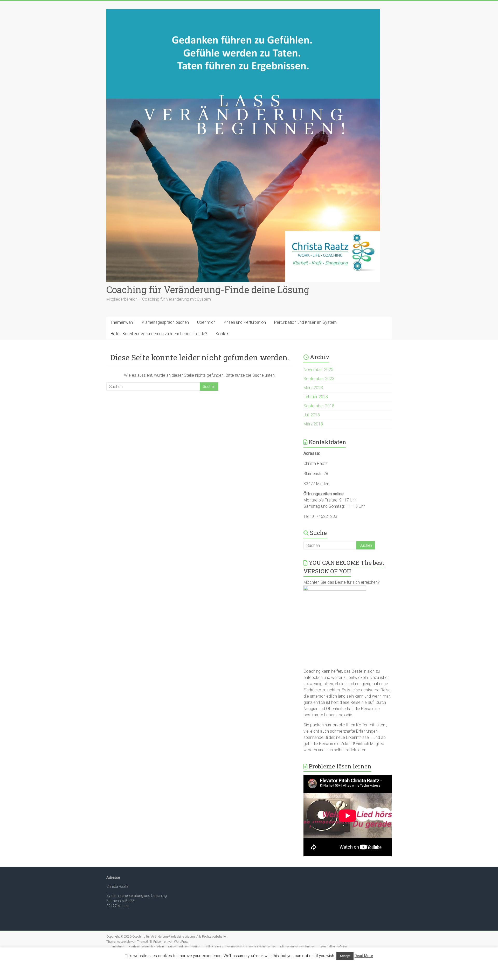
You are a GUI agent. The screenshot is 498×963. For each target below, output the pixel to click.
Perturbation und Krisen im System (305, 322)
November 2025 (318, 369)
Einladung (117, 947)
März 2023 (313, 387)
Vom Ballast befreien (333, 947)
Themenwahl (122, 322)
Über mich (206, 322)
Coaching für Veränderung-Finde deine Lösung (207, 289)
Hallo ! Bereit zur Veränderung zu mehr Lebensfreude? (158, 333)
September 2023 (318, 378)
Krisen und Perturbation (245, 322)
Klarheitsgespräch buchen (165, 322)
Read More (364, 955)
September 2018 (318, 405)
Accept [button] (345, 956)
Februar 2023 (315, 396)
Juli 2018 (311, 414)
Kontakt (223, 333)
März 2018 (313, 424)
